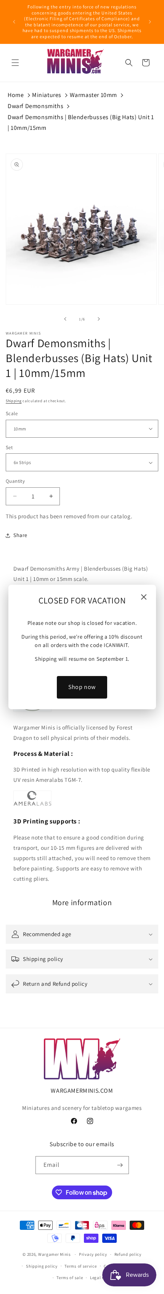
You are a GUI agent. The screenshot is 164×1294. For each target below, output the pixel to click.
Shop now (82, 687)
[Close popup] (143, 597)
